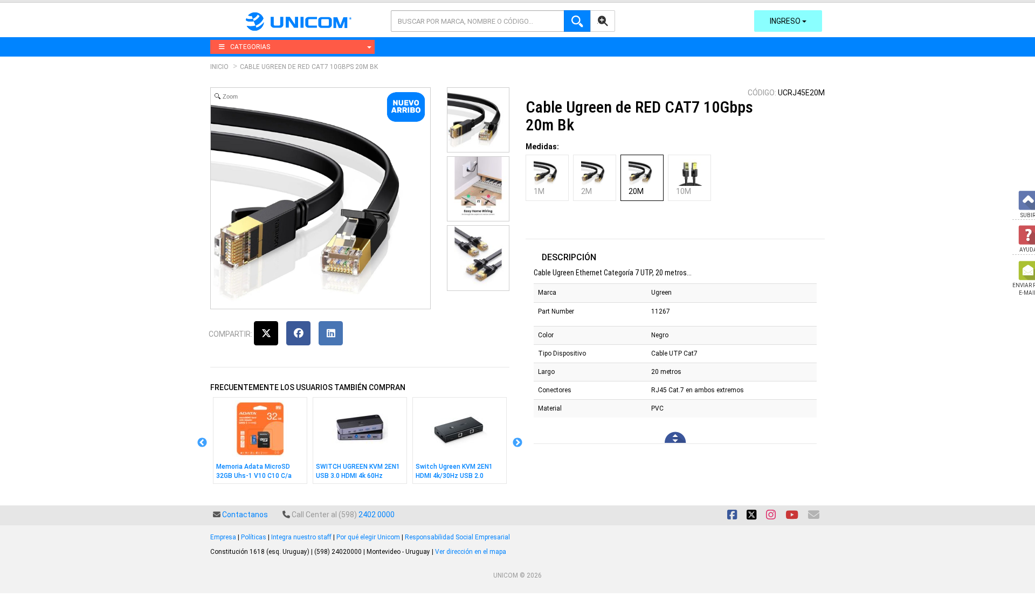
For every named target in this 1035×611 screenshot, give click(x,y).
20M (636, 191)
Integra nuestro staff (301, 537)
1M (539, 191)
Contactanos (245, 514)
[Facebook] (298, 333)
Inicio (219, 67)
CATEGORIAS (250, 47)
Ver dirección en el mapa (470, 552)
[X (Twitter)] (266, 333)
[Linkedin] (331, 333)
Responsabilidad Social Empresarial (457, 537)
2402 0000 (376, 514)
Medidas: (542, 146)
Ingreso (786, 21)
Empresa (223, 537)
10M (683, 191)
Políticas (253, 537)
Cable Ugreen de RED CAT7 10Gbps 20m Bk (309, 67)
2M (586, 191)
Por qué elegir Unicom (368, 537)
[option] (260, 443)
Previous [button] (202, 443)
